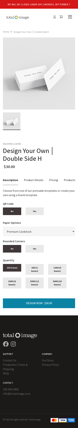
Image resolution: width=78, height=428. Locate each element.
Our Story (48, 360)
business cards (12, 144)
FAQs (6, 373)
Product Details (33, 180)
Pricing (53, 180)
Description (10, 180)
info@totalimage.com (16, 394)
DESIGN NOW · (35, 303)
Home (6, 31)
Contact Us (9, 360)
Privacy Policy (50, 365)
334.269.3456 (11, 389)
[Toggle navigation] (69, 16)
